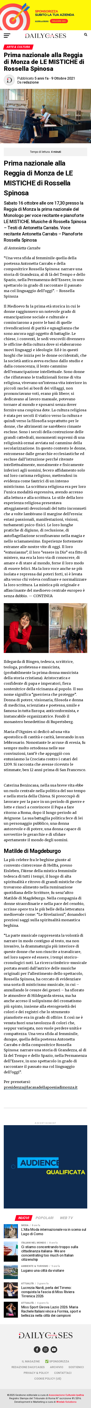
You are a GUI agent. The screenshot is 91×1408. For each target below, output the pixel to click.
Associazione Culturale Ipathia (66, 1395)
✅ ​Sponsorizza (57, 1361)
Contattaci (63, 1372)
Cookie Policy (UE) (47, 1378)
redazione (30, 82)
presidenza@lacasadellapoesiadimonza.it (41, 1087)
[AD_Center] (45, 29)
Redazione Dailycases (28, 1367)
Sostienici (76, 1367)
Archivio (56, 1367)
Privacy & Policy (36, 1372)
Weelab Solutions (66, 1402)
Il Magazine (31, 1361)
